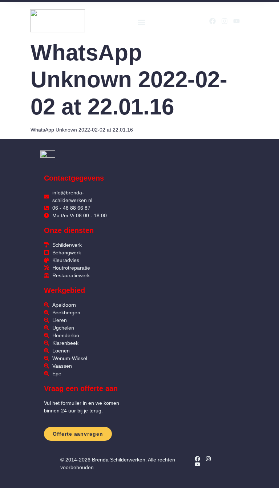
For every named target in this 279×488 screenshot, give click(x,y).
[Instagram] (224, 21)
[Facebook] (212, 21)
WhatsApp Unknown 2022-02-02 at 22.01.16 (82, 130)
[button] (141, 22)
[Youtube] (236, 21)
